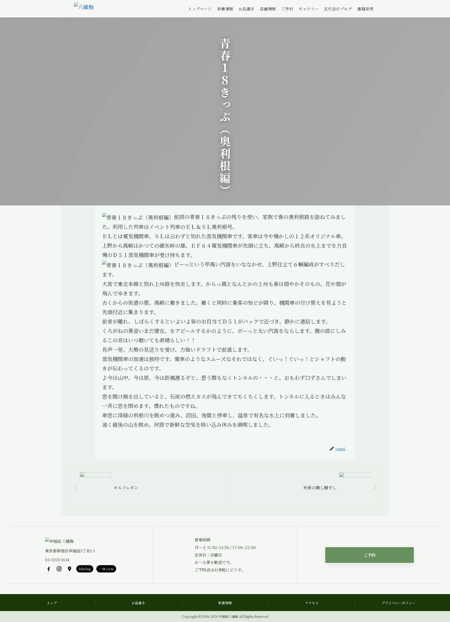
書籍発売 (365, 8)
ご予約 (287, 8)
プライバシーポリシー (398, 602)
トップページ (200, 8)
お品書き (247, 8)
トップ (52, 602)
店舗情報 (268, 8)
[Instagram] (59, 568)
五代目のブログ (338, 8)
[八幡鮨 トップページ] (84, 8)
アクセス (311, 602)
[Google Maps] (69, 568)
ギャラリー (308, 8)
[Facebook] (48, 568)
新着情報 (225, 8)
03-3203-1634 (57, 559)
